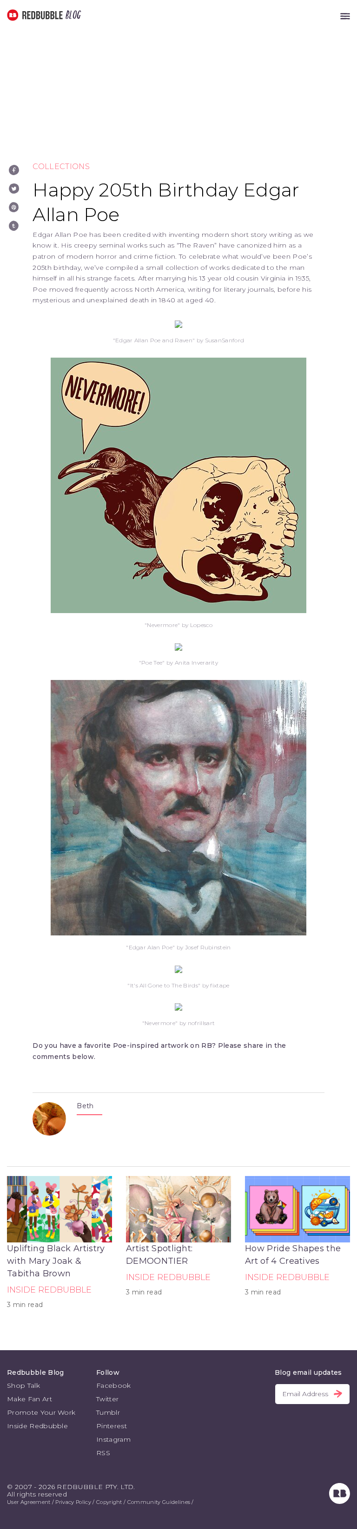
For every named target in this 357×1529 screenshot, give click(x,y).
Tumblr (108, 1412)
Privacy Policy (73, 1502)
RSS (103, 1453)
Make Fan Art (29, 1399)
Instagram (113, 1439)
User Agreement (28, 1502)
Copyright (109, 1502)
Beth (85, 1106)
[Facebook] (14, 170)
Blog (71, 15)
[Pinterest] (14, 207)
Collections (61, 166)
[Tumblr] (14, 226)
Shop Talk (23, 1385)
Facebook (113, 1385)
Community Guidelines (158, 1502)
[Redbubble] (339, 1501)
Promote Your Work (41, 1412)
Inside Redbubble (49, 1290)
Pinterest (111, 1426)
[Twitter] (14, 189)
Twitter (107, 1399)
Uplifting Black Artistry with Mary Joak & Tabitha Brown (56, 1261)
